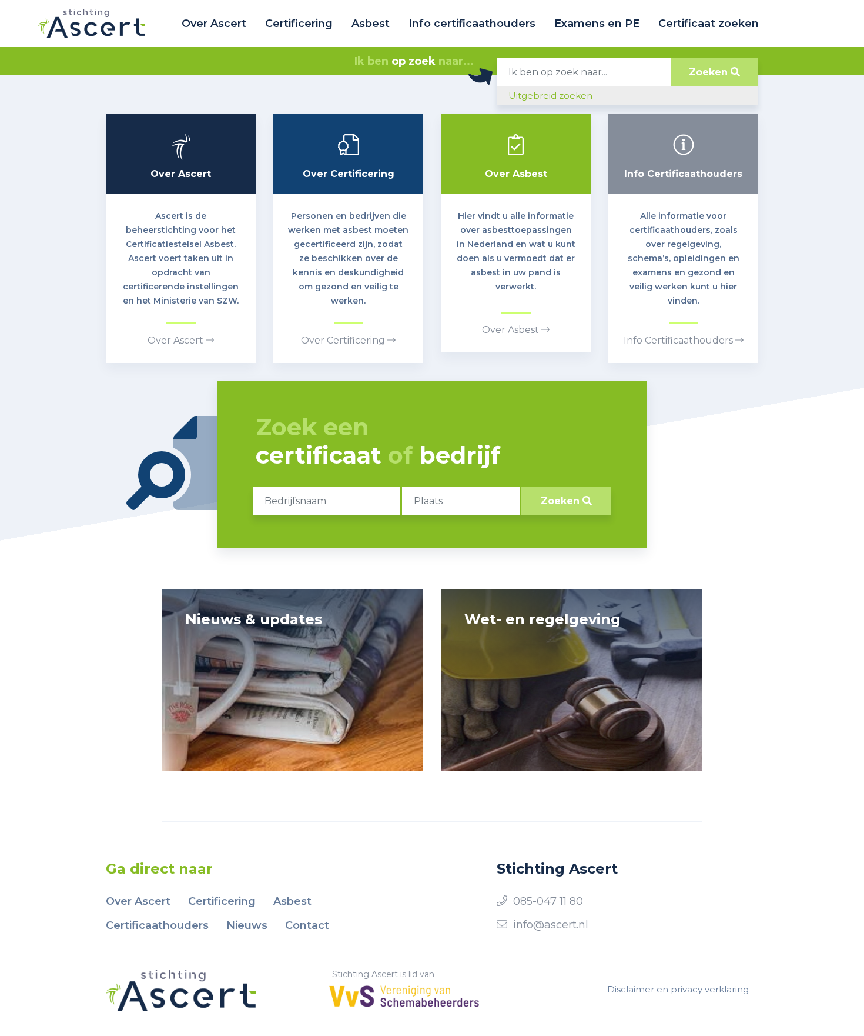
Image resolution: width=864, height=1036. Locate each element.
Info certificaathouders (471, 23)
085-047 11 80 (548, 901)
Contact (307, 925)
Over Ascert (214, 23)
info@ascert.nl (550, 924)
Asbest (370, 23)
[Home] (91, 23)
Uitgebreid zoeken (550, 95)
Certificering (299, 23)
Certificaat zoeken (708, 23)
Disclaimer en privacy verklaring (678, 989)
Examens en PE (596, 23)
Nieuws (246, 925)
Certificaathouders (157, 925)
